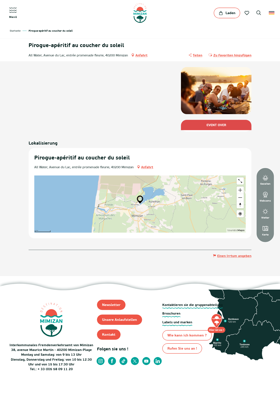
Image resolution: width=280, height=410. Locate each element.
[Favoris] (247, 13)
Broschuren (171, 313)
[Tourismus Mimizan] (140, 13)
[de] (272, 13)
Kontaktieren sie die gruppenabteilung (192, 304)
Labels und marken (177, 322)
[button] (258, 13)
